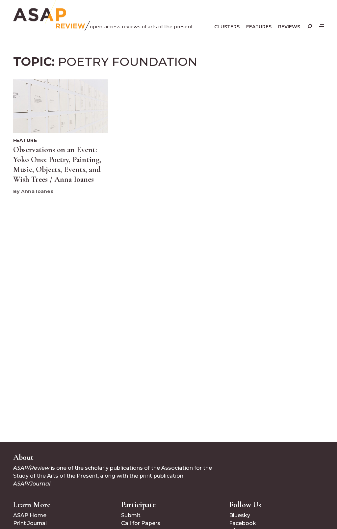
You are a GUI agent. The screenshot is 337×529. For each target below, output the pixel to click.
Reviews (289, 27)
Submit (131, 515)
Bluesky (239, 515)
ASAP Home (29, 515)
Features (259, 27)
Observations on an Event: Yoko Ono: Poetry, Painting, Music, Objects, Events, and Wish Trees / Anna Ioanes (57, 164)
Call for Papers (140, 523)
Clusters (227, 27)
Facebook (242, 523)
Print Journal (30, 523)
